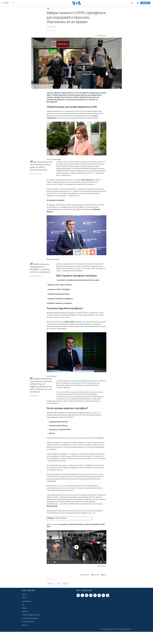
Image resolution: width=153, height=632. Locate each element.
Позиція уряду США (28, 621)
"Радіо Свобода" (60, 518)
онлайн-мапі (91, 513)
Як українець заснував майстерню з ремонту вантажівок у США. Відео (74, 533)
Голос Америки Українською (59, 535)
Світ (48, 9)
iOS (23, 604)
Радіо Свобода (51, 27)
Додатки (24, 625)
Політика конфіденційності (31, 615)
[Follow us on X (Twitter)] (82, 595)
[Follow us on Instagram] (90, 595)
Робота (24, 598)
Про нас (24, 594)
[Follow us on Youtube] (86, 595)
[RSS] (99, 595)
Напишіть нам (26, 601)
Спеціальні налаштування (30, 618)
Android (24, 608)
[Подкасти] (103, 595)
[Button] (101, 35)
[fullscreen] (104, 562)
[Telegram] (132, 3)
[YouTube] (137, 3)
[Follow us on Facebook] (78, 595)
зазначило (60, 486)
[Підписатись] (107, 595)
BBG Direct (25, 611)
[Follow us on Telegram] (95, 595)
